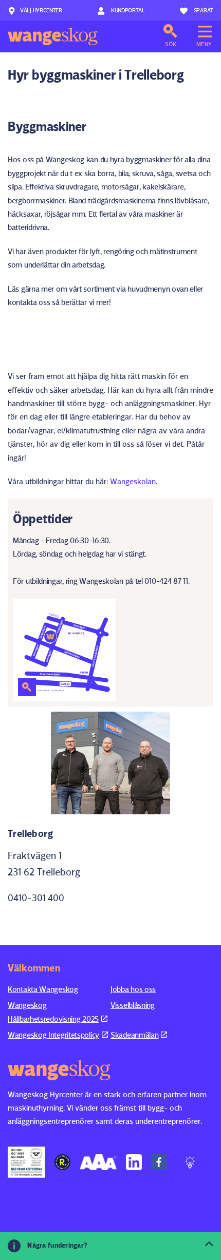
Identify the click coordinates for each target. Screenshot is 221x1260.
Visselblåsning (132, 1005)
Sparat (203, 10)
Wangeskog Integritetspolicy (53, 1034)
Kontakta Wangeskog (43, 989)
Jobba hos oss (133, 989)
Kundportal (127, 10)
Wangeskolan (133, 481)
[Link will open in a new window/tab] (26, 1162)
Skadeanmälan (134, 1034)
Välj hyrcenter (41, 10)
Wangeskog (53, 36)
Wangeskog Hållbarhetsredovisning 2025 (53, 1012)
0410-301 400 (36, 897)
